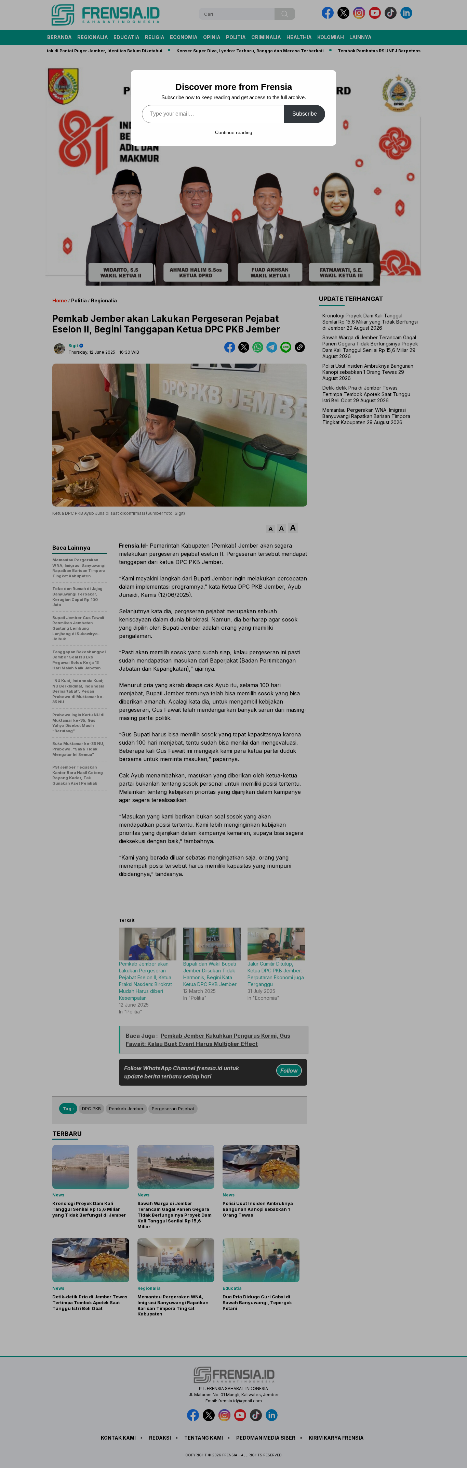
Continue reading (233, 132)
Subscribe (304, 114)
